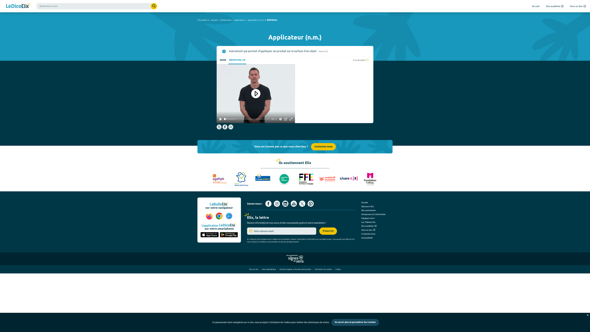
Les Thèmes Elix (368, 222)
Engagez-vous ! (368, 218)
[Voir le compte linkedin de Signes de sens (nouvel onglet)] (285, 204)
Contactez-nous (323, 146)
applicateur (239, 20)
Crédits (338, 269)
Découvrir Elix (367, 206)
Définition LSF (237, 60)
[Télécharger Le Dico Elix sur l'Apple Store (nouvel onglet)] (210, 235)
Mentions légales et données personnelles (295, 269)
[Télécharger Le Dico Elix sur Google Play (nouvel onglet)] (229, 235)
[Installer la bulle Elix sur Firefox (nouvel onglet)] (210, 216)
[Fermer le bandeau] (587, 315)
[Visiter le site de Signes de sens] (295, 259)
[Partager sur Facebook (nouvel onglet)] (225, 128)
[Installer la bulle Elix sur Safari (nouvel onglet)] (229, 216)
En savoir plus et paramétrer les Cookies (355, 322)
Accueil (214, 20)
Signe (223, 60)
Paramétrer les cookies (323, 269)
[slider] (247, 119)
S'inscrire (328, 231)
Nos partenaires (368, 210)
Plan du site (253, 269)
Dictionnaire (226, 20)
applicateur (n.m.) (256, 20)
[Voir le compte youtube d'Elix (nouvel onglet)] (294, 204)
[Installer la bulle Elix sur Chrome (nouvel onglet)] (219, 216)
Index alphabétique (269, 269)
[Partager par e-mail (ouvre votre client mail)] (231, 128)
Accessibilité (367, 238)
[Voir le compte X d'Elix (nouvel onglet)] (302, 204)
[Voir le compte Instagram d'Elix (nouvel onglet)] (277, 204)
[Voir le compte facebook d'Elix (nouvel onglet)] (268, 204)
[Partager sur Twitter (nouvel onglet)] (219, 128)
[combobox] (97, 6)
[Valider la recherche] (154, 6)
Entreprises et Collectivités (373, 214)
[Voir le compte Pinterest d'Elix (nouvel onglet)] (311, 204)
